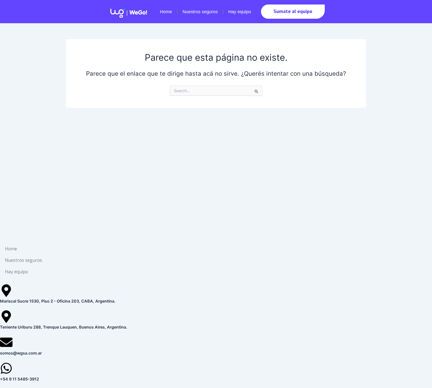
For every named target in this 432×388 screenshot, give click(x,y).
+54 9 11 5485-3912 (19, 379)
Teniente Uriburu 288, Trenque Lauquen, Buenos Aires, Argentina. (63, 327)
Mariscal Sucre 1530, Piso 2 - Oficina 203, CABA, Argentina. (58, 301)
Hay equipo (239, 11)
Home (166, 11)
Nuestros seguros (200, 11)
